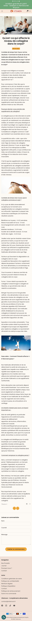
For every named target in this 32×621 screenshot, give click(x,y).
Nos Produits (5, 563)
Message (4, 534)
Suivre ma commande (8, 593)
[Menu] (2, 11)
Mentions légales (7, 584)
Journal (3, 566)
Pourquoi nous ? (6, 568)
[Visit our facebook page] (13, 1)
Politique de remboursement (10, 591)
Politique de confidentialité (10, 581)
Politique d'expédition (8, 586)
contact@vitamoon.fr (8, 601)
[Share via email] (30, 504)
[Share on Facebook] (27, 504)
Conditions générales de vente (11, 579)
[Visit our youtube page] (19, 1)
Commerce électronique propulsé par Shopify (16, 617)
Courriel (4, 528)
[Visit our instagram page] (15, 1)
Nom (2, 521)
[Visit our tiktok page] (17, 1)
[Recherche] (30, 11)
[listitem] (16, 5)
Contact (4, 571)
